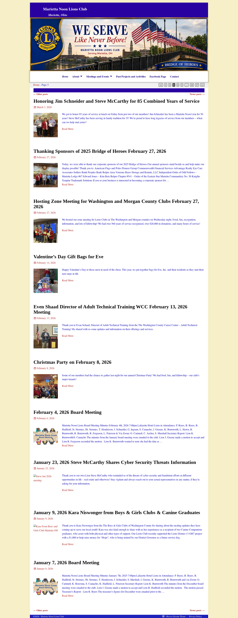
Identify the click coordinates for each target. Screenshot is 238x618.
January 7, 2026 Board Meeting (66, 562)
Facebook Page (158, 76)
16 (192, 84)
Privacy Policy (195, 616)
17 (197, 84)
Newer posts (197, 94)
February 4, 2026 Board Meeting (68, 412)
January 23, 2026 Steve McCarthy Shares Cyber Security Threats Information (115, 462)
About (75, 76)
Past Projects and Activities (131, 76)
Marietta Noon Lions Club (65, 9)
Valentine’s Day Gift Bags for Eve (68, 256)
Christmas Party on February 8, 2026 (72, 362)
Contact (174, 76)
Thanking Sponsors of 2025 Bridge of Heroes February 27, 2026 (100, 151)
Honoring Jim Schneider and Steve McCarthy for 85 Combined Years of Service (116, 101)
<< (161, 84)
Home (65, 76)
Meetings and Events (97, 76)
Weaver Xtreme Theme (176, 616)
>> (202, 84)
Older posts (41, 94)
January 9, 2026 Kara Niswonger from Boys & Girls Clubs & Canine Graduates (117, 512)
